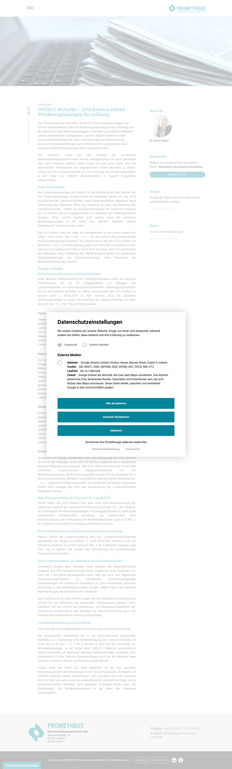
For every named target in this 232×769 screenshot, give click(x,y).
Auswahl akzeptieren (116, 417)
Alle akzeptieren (116, 403)
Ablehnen (116, 430)
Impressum (133, 449)
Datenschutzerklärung (106, 449)
